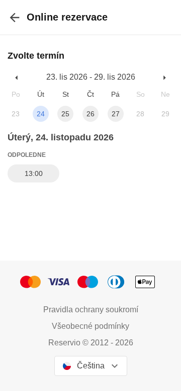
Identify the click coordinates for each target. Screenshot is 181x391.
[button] (17, 77)
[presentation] (15, 17)
